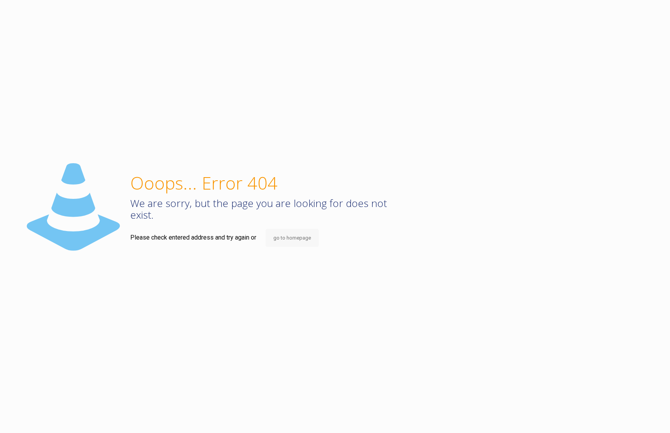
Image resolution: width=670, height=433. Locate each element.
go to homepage (292, 238)
